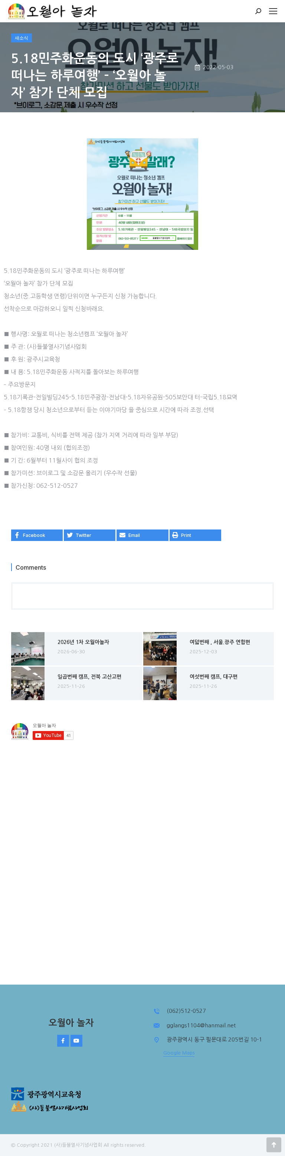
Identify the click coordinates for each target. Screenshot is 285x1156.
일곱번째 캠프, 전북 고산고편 (89, 676)
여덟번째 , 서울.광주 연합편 (220, 642)
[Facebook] (63, 1041)
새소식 (21, 38)
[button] (37, 535)
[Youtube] (76, 1041)
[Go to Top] (273, 1144)
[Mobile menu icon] (273, 11)
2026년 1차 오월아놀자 (83, 642)
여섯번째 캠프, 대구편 (214, 676)
